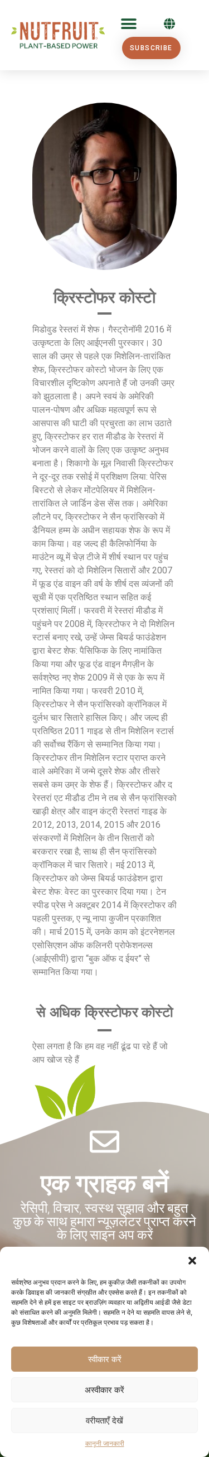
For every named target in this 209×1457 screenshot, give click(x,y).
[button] (192, 1260)
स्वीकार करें (104, 1359)
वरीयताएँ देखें (104, 1420)
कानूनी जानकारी (104, 1443)
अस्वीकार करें (104, 1389)
